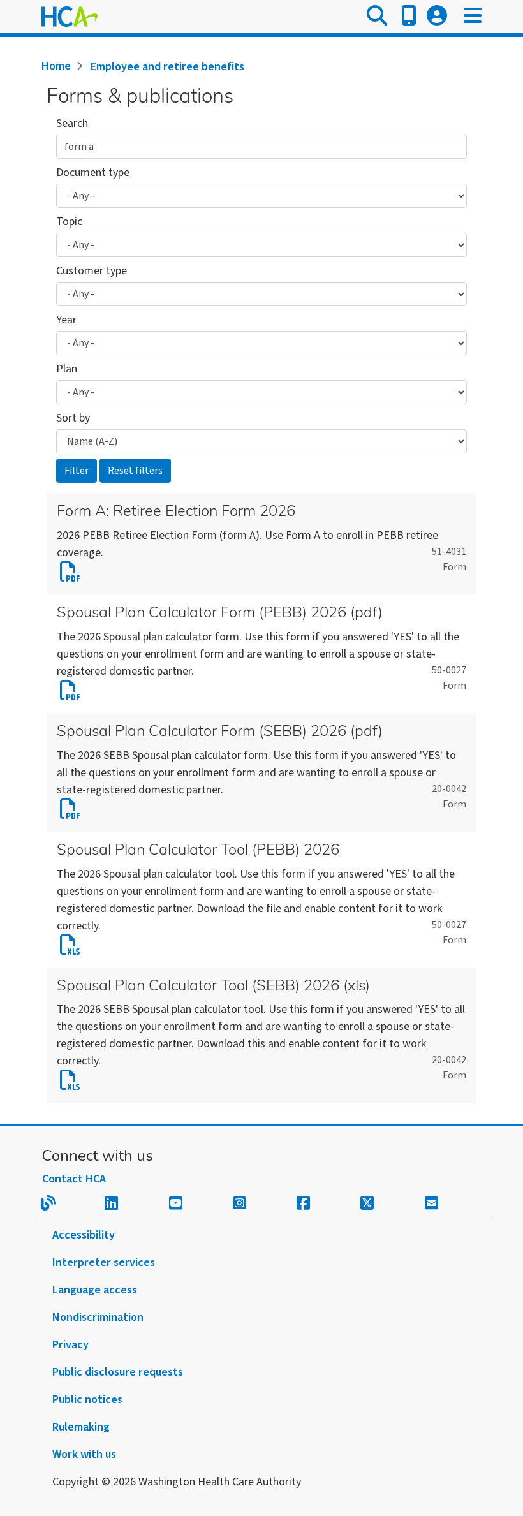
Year (66, 320)
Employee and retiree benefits (167, 67)
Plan (66, 369)
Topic (69, 222)
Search (72, 123)
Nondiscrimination (98, 1317)
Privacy (70, 1345)
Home (56, 66)
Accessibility (83, 1235)
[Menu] (473, 16)
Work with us (84, 1454)
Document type (92, 172)
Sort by (73, 418)
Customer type (91, 271)
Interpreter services (103, 1262)
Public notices (87, 1400)
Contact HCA (74, 1179)
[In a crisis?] (408, 16)
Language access (94, 1290)
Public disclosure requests (117, 1372)
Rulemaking (81, 1427)
